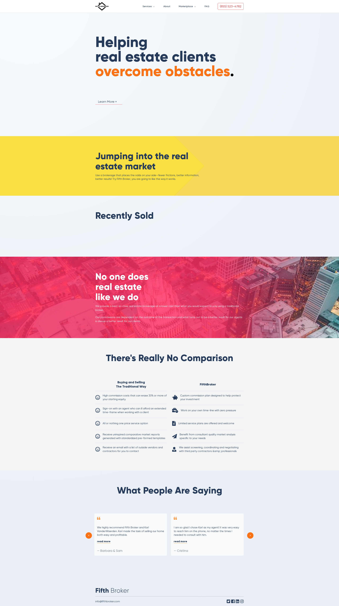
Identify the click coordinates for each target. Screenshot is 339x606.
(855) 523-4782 (230, 6)
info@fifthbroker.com (107, 601)
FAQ (207, 6)
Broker (112, 590)
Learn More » (107, 101)
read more (104, 541)
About (166, 6)
